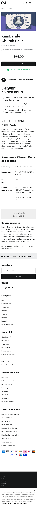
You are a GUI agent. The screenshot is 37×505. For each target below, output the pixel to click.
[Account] (26, 3)
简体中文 (3, 481)
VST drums (5, 398)
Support (4, 310)
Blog (2, 300)
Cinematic (10, 8)
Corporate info (6, 303)
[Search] (23, 3)
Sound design (6, 438)
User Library (5, 361)
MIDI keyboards (6, 384)
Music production (7, 424)
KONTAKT (18, 174)
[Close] (35, 490)
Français (3, 483)
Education (4, 321)
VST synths (5, 391)
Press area (4, 317)
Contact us (5, 307)
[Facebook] (2, 288)
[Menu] (35, 3)
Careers (4, 314)
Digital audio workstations (10, 435)
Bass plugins (5, 387)
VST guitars (5, 394)
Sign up (18, 276)
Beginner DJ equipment (9, 428)
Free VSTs (4, 377)
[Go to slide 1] (17, 34)
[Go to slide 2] (19, 34)
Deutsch (3, 478)
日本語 (3, 476)
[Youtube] (9, 288)
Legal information (7, 324)
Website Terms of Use (10, 503)
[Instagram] (6, 288)
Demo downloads (7, 365)
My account (5, 340)
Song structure (6, 442)
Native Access (6, 351)
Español (3, 485)
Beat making (5, 421)
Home (3, 8)
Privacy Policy (23, 503)
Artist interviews (6, 417)
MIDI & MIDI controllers (9, 431)
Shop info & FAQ (7, 337)
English (3, 474)
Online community (7, 358)
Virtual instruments (7, 380)
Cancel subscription (8, 354)
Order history (5, 344)
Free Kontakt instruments (10, 414)
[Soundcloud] (12, 288)
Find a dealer (5, 347)
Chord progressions (8, 445)
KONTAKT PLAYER (25, 172)
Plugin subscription (8, 401)
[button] (18, 80)
